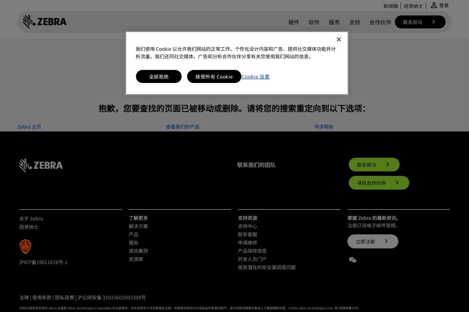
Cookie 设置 (256, 76)
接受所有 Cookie (214, 76)
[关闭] (338, 39)
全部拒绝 (159, 76)
